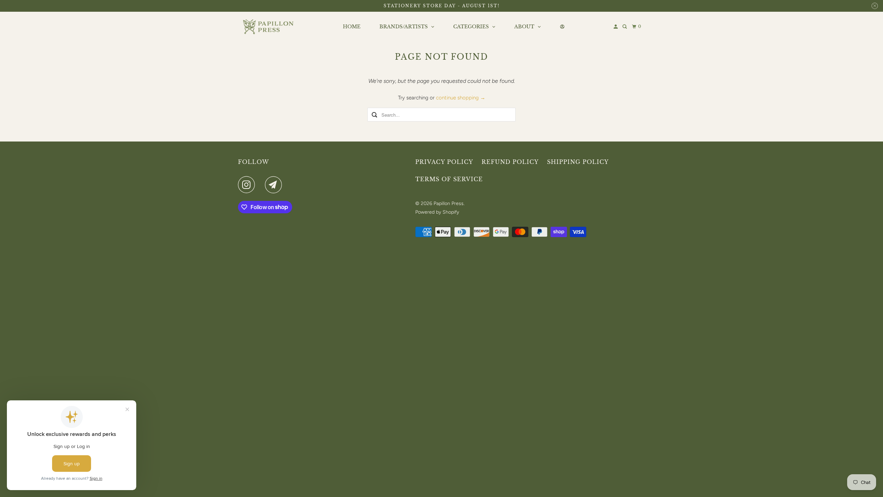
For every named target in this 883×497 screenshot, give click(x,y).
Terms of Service (449, 179)
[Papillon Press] (269, 27)
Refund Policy (510, 161)
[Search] (625, 26)
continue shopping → (460, 98)
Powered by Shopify (437, 212)
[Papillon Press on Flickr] (262, 184)
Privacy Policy (444, 161)
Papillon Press (449, 203)
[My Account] (616, 26)
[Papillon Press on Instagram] (248, 184)
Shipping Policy (578, 161)
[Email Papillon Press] (275, 184)
